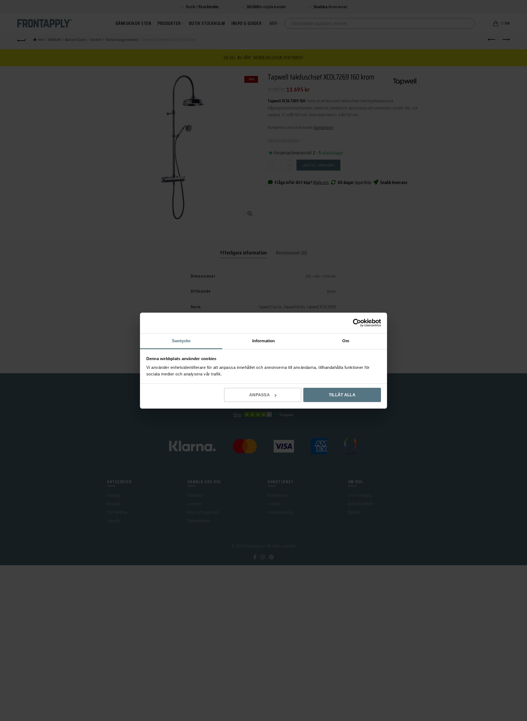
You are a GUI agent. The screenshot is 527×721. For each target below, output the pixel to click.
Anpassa (259, 394)
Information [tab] (263, 340)
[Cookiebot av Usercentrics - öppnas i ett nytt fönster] (357, 323)
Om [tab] (345, 340)
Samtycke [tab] (181, 340)
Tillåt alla (342, 394)
